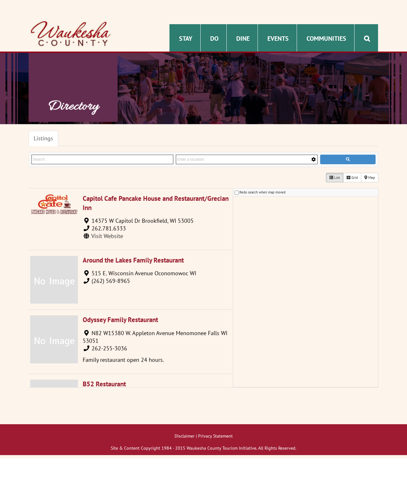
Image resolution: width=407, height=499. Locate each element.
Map (371, 177)
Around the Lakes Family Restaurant (133, 260)
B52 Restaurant (104, 384)
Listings (43, 138)
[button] (367, 38)
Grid (354, 177)
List (336, 177)
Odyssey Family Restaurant (120, 319)
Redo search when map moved (262, 192)
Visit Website (107, 236)
